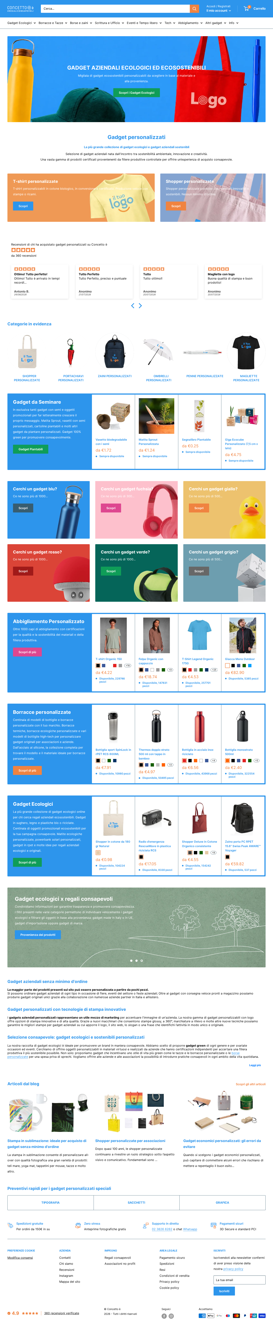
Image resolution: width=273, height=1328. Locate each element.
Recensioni (66, 1270)
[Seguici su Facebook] (164, 1316)
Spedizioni (167, 1263)
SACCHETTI (136, 1202)
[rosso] (114, 665)
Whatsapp (190, 1229)
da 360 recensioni (23, 255)
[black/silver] (227, 665)
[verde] (163, 670)
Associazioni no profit (120, 1263)
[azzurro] (249, 665)
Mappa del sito (69, 1281)
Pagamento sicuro (172, 1258)
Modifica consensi (20, 1258)
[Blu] (146, 765)
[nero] (98, 665)
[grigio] (120, 665)
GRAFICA (222, 1202)
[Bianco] (201, 760)
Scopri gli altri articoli (251, 1084)
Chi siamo (66, 1263)
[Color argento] (158, 765)
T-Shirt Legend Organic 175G (198, 661)
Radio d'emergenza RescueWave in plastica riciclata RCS (155, 846)
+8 (213, 852)
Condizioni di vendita (174, 1276)
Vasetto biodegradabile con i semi (111, 442)
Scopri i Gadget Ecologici (136, 92)
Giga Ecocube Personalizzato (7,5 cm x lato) (241, 444)
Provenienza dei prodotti (37, 935)
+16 (128, 665)
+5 (256, 760)
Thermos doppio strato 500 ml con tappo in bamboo (154, 754)
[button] (133, 305)
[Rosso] (184, 760)
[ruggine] (184, 852)
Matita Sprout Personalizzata (149, 442)
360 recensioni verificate (61, 1313)
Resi (162, 1270)
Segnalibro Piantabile (196, 439)
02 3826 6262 (162, 1229)
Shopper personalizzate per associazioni (130, 1141)
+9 (170, 669)
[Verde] (152, 765)
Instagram (66, 1276)
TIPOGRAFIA (50, 1202)
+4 (170, 764)
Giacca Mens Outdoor (240, 659)
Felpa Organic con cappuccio (151, 661)
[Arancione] (163, 765)
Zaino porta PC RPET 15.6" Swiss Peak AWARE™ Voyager (243, 846)
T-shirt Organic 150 (109, 659)
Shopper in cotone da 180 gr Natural (113, 844)
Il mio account (217, 10)
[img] (138, 250)
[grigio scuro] (190, 852)
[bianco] (152, 670)
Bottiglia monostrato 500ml (239, 752)
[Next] (265, 353)
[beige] (98, 852)
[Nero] (141, 765)
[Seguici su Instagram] (171, 1316)
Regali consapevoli (118, 1258)
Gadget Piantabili (31, 449)
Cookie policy (169, 1288)
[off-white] (109, 665)
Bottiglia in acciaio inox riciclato (197, 752)
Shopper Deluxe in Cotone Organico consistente (199, 844)
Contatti (65, 1258)
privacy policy (233, 1269)
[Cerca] (194, 9)
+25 (214, 669)
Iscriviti (224, 1291)
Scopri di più (27, 652)
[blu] (103, 665)
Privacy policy (169, 1281)
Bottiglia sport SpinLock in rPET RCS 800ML (113, 752)
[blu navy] (206, 670)
